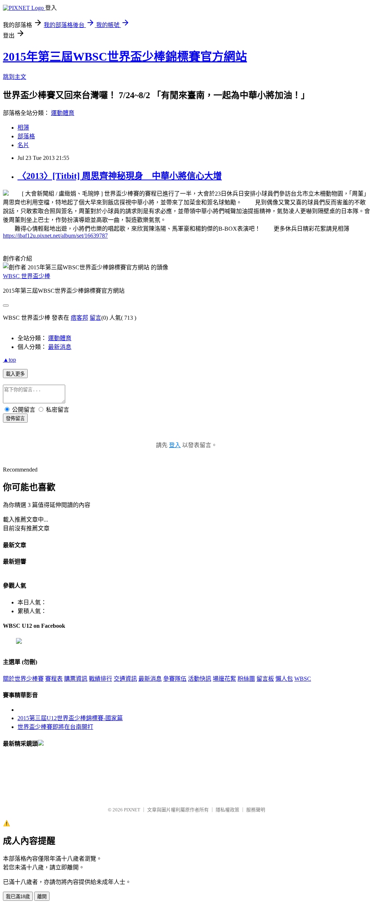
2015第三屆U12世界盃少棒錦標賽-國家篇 (70, 718)
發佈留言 (15, 418)
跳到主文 (14, 77)
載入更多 (15, 374)
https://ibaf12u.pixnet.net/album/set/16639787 (55, 235)
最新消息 (59, 347)
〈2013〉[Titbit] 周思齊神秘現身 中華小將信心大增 (119, 176)
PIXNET (132, 809)
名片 (23, 145)
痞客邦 (79, 318)
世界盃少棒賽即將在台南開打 (55, 727)
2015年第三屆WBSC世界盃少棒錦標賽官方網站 (125, 56)
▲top (9, 360)
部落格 (26, 136)
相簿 (23, 127)
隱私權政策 (227, 809)
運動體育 (62, 113)
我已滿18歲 (18, 896)
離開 (42, 896)
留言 (95, 318)
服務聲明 (255, 809)
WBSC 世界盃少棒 (26, 276)
